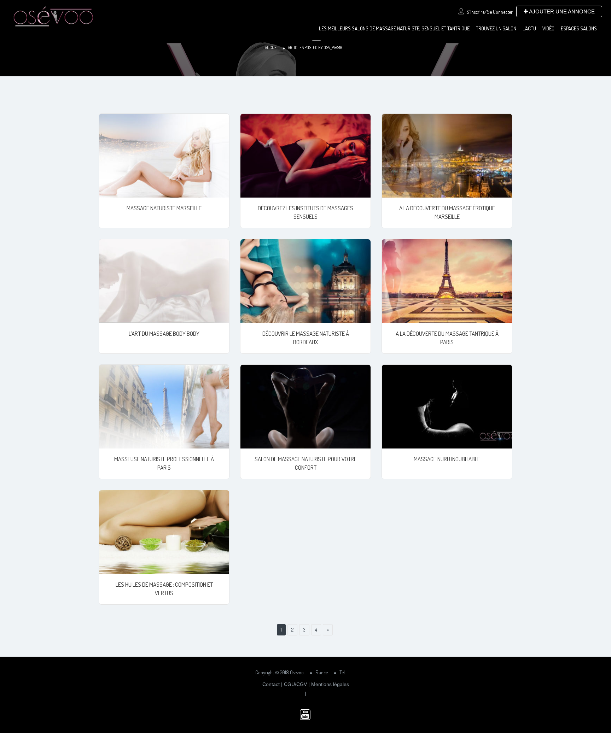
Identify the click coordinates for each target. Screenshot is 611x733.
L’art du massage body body (164, 333)
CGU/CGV (295, 684)
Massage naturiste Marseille (164, 208)
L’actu (529, 28)
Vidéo (548, 28)
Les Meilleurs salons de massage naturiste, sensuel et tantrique (394, 28)
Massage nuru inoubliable (447, 459)
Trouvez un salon (496, 28)
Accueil (272, 47)
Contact (271, 684)
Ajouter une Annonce (561, 11)
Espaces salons (579, 28)
